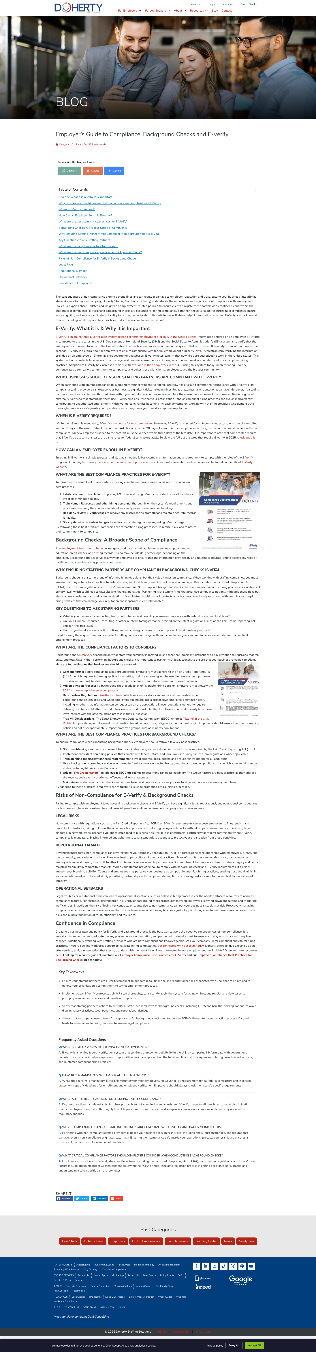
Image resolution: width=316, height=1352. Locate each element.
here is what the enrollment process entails (126, 462)
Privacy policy (214, 1345)
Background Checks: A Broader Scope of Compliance (93, 228)
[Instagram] (214, 1266)
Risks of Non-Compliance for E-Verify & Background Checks (98, 259)
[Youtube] (251, 1266)
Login (212, 4)
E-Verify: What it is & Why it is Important (85, 197)
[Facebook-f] (196, 1266)
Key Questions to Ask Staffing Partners (84, 240)
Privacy (162, 1332)
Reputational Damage (73, 271)
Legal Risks (66, 265)
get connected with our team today (181, 946)
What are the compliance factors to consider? (88, 246)
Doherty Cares (94, 1241)
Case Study (69, 1241)
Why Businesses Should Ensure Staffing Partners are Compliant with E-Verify (110, 203)
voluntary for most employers (133, 423)
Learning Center (206, 1241)
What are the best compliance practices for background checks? (100, 252)
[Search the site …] (249, 4)
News (228, 1241)
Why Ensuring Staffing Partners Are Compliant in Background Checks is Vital (109, 234)
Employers (77, 144)
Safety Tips (246, 1241)
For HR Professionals (95, 144)
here (59, 955)
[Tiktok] (223, 1266)
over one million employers (150, 365)
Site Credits (203, 1332)
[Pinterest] (242, 1266)
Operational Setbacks (73, 277)
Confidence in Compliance (75, 283)
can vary (86, 655)
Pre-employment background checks (80, 548)
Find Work (196, 4)
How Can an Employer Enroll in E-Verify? (85, 215)
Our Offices (228, 4)
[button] (129, 11)
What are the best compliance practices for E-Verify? (93, 222)
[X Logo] (233, 1266)
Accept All (254, 1345)
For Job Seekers (178, 1241)
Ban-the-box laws (111, 695)
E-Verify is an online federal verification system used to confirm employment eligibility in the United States (126, 337)
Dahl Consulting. (99, 1317)
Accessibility (181, 1332)
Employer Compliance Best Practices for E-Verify (153, 955)
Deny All (234, 1345)
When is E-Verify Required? (77, 209)
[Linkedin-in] (205, 1266)
